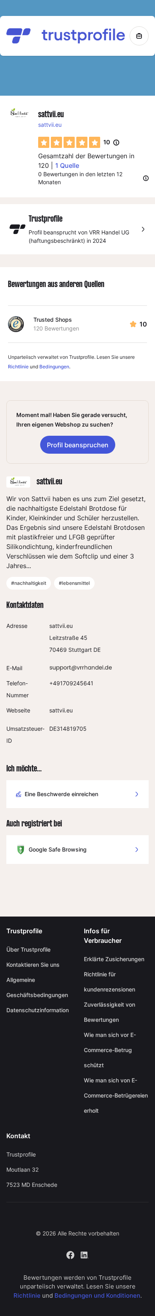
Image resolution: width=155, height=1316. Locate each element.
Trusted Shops (52, 319)
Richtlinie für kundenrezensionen (109, 982)
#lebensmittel (74, 583)
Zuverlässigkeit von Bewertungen (109, 1012)
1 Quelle (67, 165)
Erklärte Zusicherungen (114, 959)
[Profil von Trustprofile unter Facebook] (70, 1254)
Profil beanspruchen (77, 445)
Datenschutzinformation (37, 1010)
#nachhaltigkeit (28, 583)
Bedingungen (54, 367)
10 (111, 142)
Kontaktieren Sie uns (33, 964)
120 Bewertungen (56, 328)
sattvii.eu (50, 124)
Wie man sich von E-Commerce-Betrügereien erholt (116, 1095)
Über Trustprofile (28, 949)
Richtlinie (18, 367)
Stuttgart (80, 649)
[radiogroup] (69, 142)
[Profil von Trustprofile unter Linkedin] (85, 1254)
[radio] (43, 142)
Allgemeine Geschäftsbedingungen (37, 987)
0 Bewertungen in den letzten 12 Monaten (80, 178)
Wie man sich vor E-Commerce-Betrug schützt (110, 1049)
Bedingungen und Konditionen (97, 1295)
